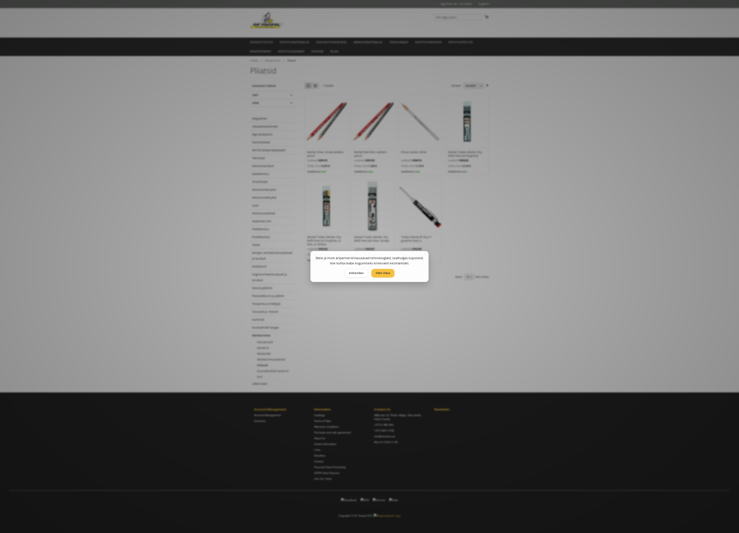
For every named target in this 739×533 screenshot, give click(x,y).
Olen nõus (383, 273)
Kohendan (356, 273)
